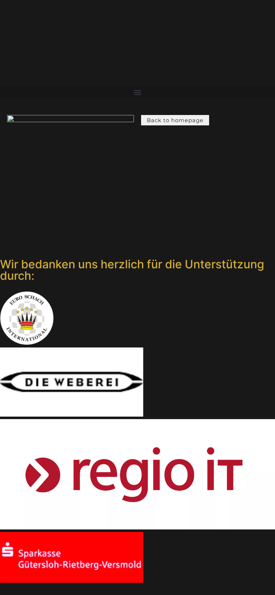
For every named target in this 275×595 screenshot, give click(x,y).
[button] (137, 92)
